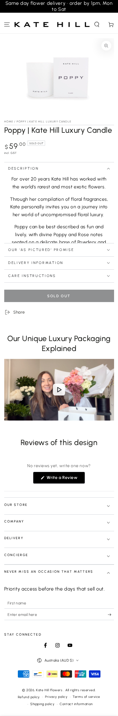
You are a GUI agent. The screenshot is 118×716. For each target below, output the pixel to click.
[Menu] (7, 24)
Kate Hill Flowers (50, 690)
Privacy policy (56, 697)
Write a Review (65, 479)
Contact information (76, 704)
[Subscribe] (111, 615)
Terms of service (86, 697)
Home (9, 121)
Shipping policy (42, 704)
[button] (97, 24)
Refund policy (29, 697)
